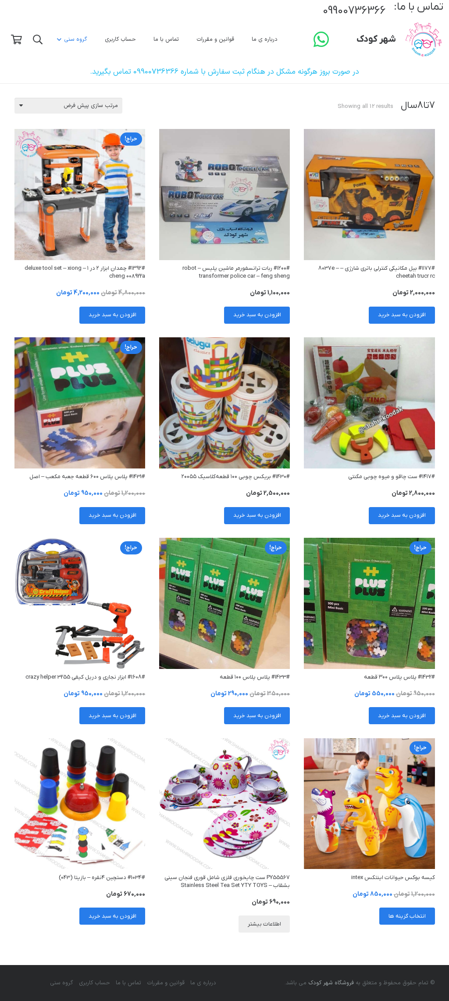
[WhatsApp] (321, 39)
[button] (60, 39)
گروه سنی (61, 983)
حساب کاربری (94, 983)
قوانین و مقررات (166, 983)
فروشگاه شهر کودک (331, 983)
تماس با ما (128, 983)
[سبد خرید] (16, 39)
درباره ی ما (203, 983)
